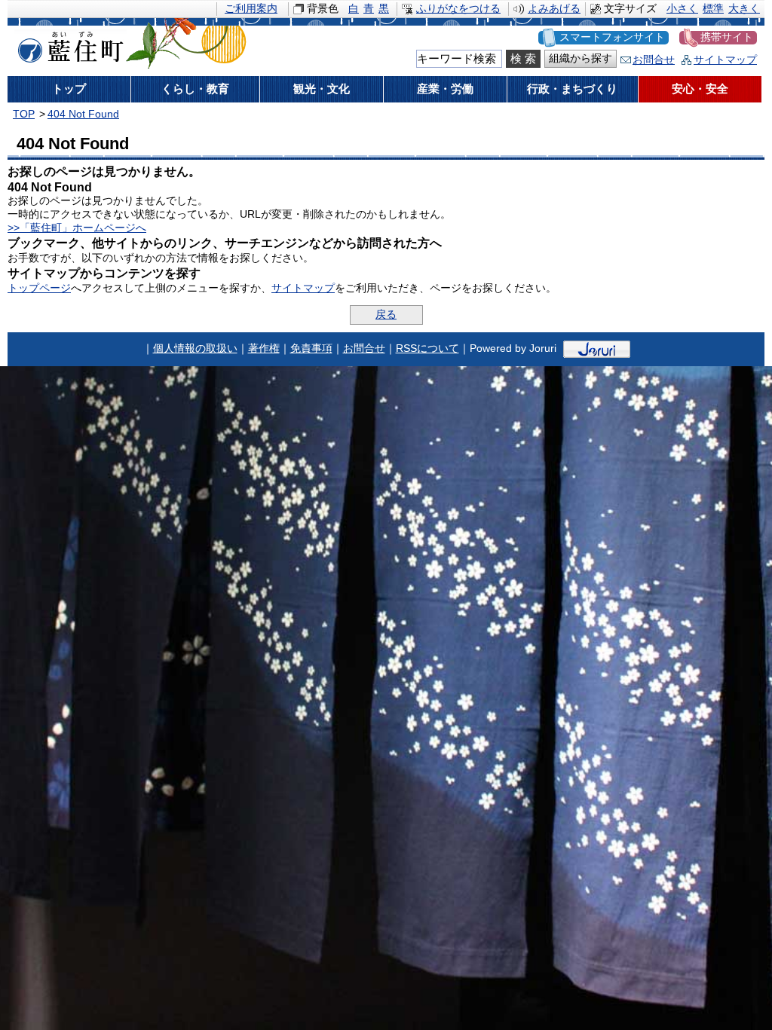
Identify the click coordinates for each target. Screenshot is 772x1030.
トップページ (39, 288)
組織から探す (580, 58)
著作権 (264, 348)
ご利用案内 (251, 8)
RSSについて (427, 348)
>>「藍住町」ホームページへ (77, 228)
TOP (24, 114)
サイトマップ (725, 60)
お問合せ (654, 60)
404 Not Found (83, 114)
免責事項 (311, 348)
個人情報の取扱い (195, 348)
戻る (386, 314)
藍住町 (68, 44)
